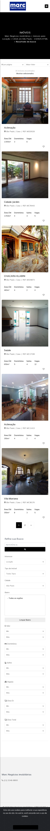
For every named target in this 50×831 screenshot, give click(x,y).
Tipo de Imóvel (11, 568)
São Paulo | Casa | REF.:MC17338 (20, 354)
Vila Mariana (11, 498)
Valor (8, 626)
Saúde (7, 350)
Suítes (9, 663)
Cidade (7, 580)
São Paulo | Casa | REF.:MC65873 (20, 280)
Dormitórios (12, 644)
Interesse (8, 556)
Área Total (11, 720)
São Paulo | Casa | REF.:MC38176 (20, 502)
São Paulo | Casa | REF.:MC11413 (20, 428)
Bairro (7, 592)
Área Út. (10, 701)
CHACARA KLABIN (14, 276)
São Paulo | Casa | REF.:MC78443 (20, 206)
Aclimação (9, 127)
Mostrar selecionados (25, 73)
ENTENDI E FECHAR (26, 827)
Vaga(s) (10, 682)
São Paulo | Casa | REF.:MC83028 (20, 131)
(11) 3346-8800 (11, 780)
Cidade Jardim (11, 201)
